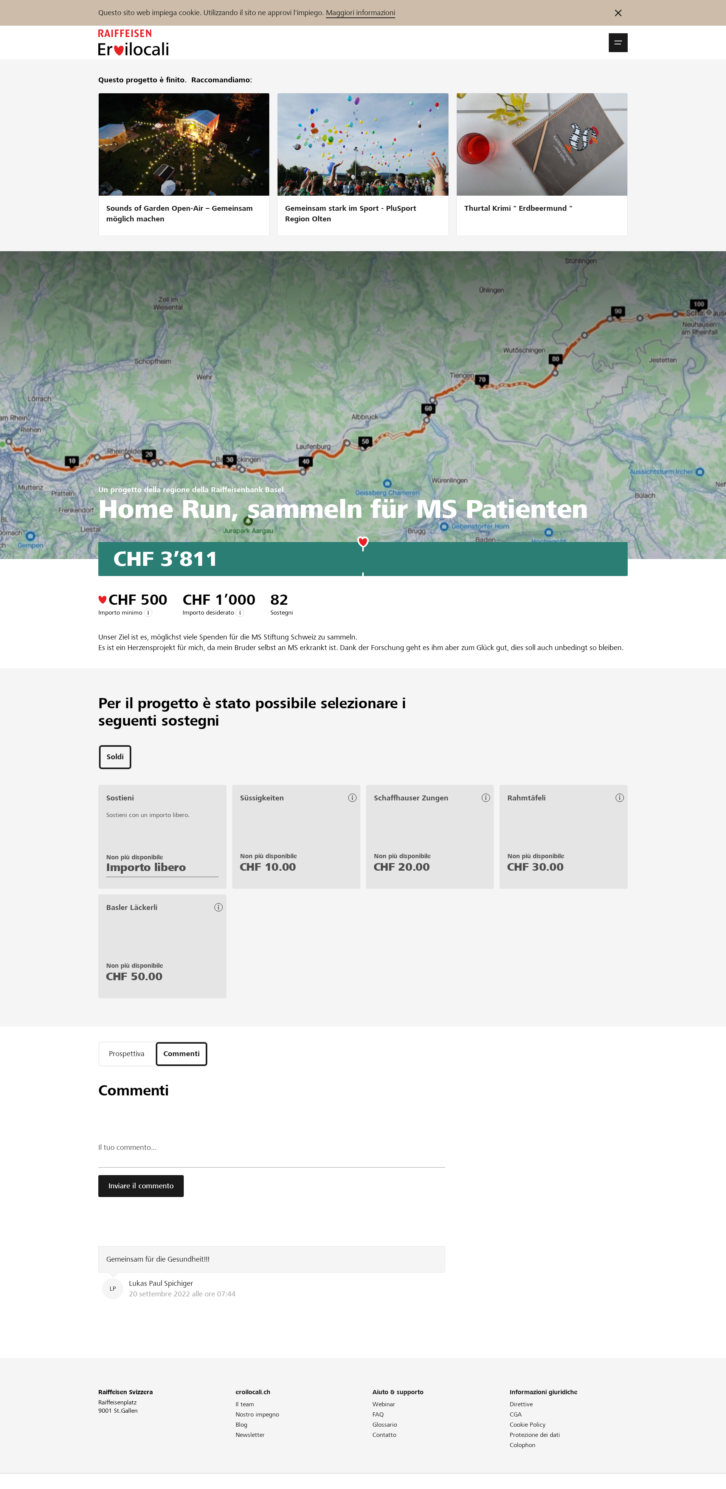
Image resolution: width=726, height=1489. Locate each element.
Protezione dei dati (535, 1434)
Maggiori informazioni (360, 12)
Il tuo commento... (127, 1147)
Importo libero (146, 867)
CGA (516, 1414)
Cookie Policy (528, 1424)
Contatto (384, 1434)
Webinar (383, 1404)
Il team (245, 1404)
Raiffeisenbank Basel (247, 489)
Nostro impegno (257, 1414)
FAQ (378, 1414)
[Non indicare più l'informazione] (618, 13)
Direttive (521, 1404)
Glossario (384, 1424)
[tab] (115, 757)
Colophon (522, 1445)
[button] (618, 42)
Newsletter (250, 1434)
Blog (241, 1424)
